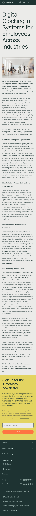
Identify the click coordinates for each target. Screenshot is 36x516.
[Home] (8, 2)
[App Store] (7, 468)
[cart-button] (27, 2)
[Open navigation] (32, 2)
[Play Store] (8, 464)
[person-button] (24, 2)
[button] (20, 2)
